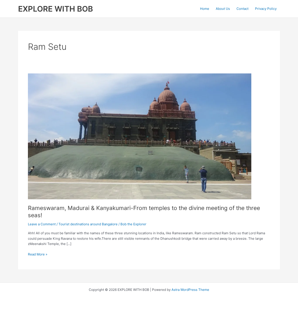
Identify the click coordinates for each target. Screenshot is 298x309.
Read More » (37, 254)
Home (204, 9)
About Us (223, 9)
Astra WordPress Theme (190, 290)
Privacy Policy (266, 9)
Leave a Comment (42, 224)
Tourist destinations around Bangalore (88, 224)
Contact (242, 9)
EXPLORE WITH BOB (55, 8)
